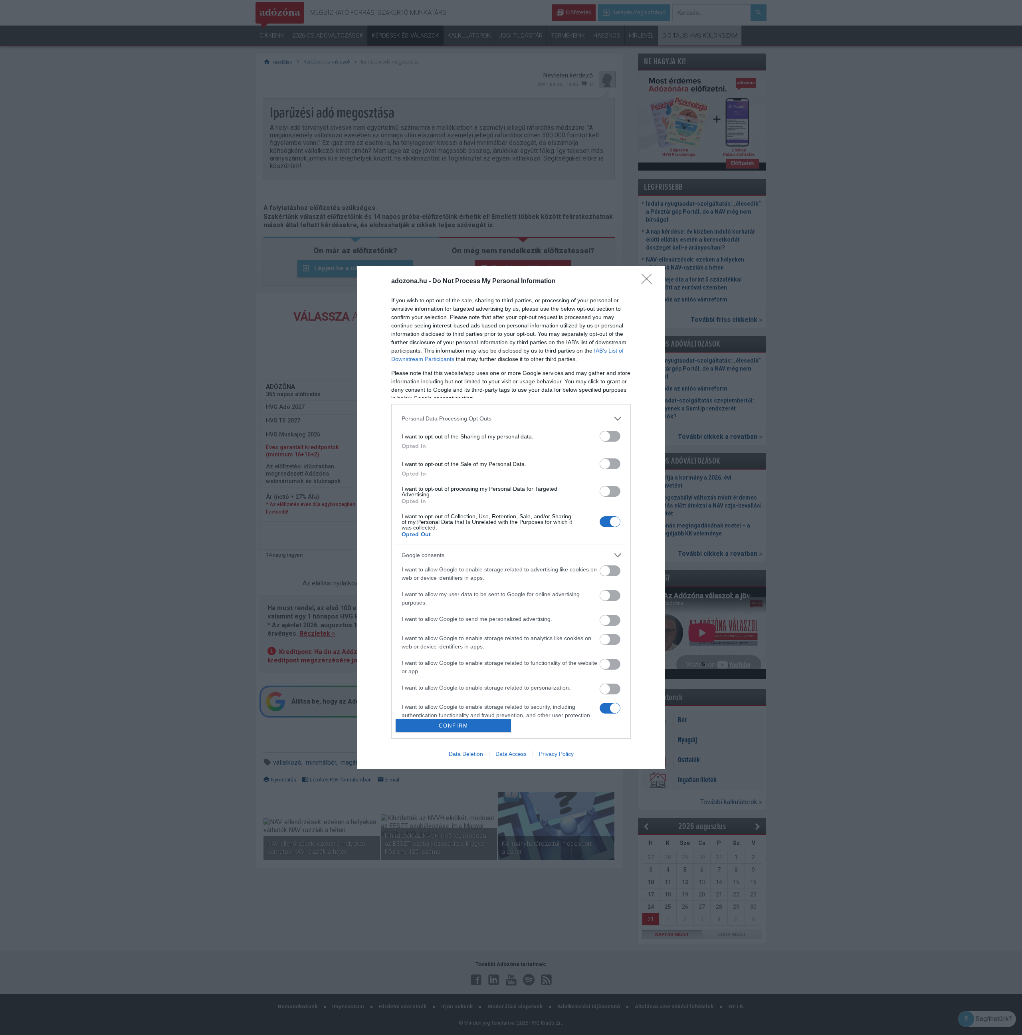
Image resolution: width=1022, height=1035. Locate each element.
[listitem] (511, 418)
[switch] (610, 436)
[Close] (649, 281)
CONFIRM (453, 726)
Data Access (511, 754)
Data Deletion (466, 754)
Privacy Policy (556, 754)
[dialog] (511, 517)
